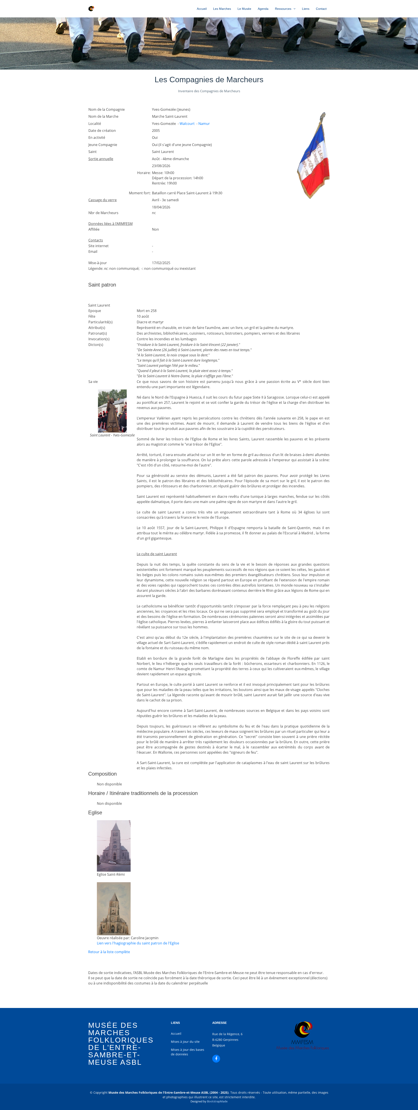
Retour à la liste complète (109, 951)
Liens (305, 8)
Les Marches (222, 8)
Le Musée (244, 8)
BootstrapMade (217, 1101)
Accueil (202, 8)
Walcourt (187, 123)
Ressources (283, 8)
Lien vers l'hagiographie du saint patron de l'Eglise (138, 943)
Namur (204, 123)
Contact (321, 8)
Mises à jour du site (185, 1042)
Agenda (263, 8)
